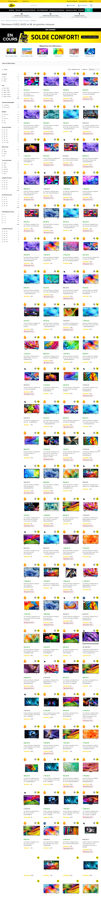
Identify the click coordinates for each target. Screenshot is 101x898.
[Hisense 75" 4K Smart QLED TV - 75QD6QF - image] (71, 407)
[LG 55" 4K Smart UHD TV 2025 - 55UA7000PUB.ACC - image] (31, 79)
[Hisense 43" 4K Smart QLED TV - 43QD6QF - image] (31, 374)
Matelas (18, 10)
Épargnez (81, 10)
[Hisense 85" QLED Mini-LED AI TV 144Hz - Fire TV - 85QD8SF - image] (51, 765)
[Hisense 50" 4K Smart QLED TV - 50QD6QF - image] (51, 145)
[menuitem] (89, 10)
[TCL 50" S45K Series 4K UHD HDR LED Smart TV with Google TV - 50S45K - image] (90, 112)
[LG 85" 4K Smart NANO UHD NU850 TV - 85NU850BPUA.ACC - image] (71, 732)
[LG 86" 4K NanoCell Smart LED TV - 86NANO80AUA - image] (71, 178)
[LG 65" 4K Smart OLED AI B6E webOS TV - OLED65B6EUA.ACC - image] (31, 145)
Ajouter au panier (38, 73)
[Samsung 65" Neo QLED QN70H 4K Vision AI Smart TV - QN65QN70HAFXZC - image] (90, 538)
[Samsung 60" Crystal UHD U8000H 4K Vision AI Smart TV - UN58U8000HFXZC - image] (51, 310)
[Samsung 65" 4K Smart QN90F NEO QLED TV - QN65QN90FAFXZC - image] (31, 864)
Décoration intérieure (29, 10)
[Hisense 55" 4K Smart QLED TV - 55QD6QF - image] (90, 244)
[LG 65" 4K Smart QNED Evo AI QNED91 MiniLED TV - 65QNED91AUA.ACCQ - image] (31, 343)
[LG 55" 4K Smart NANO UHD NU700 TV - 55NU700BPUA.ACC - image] (31, 538)
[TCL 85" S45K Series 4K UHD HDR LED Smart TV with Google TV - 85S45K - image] (31, 604)
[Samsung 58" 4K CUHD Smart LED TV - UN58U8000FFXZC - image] (31, 178)
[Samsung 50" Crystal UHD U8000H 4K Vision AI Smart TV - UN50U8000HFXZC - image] (51, 407)
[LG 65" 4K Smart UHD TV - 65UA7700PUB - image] (71, 145)
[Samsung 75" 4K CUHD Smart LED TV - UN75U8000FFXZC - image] (90, 145)
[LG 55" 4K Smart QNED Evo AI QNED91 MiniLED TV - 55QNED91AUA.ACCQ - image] (90, 505)
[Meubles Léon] (11, 5)
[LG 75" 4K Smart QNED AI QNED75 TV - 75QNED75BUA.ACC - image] (51, 571)
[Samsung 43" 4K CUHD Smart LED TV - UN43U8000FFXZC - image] (31, 244)
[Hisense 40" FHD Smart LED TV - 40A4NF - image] (71, 604)
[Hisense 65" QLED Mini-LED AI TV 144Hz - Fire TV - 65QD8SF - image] (31, 700)
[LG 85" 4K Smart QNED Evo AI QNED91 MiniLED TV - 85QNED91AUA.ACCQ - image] (90, 571)
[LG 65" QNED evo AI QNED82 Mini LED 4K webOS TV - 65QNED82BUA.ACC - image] (31, 765)
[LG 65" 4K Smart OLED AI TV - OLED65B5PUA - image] (71, 310)
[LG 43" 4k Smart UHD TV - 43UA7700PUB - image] (90, 211)
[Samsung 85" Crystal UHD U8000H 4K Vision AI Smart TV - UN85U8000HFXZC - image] (90, 310)
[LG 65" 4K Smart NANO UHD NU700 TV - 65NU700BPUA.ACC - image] (71, 700)
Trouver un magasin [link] (72, 1)
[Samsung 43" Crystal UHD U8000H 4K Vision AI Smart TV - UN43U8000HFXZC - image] (51, 538)
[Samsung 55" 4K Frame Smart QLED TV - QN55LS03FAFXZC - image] (51, 505)
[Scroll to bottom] (99, 451)
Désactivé (69, 69)
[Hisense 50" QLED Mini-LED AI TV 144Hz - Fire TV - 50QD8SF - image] (90, 864)
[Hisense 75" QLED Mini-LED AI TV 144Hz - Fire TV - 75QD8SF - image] (71, 798)
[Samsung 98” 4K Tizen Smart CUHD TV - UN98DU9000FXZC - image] (71, 244)
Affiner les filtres (5, 69)
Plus (18, 98)
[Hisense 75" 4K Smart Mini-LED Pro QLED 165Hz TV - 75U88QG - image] (71, 864)
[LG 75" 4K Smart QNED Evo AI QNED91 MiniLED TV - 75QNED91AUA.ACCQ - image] (51, 667)
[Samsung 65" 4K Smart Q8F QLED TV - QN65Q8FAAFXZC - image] (51, 211)
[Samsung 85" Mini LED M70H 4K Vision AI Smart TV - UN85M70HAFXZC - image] (51, 829)
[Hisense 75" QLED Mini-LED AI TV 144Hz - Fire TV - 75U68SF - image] (51, 798)
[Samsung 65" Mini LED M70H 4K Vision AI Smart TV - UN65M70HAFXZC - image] (90, 343)
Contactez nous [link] (83, 1)
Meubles (11, 10)
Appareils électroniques (56, 10)
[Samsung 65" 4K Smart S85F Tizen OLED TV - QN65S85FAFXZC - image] (31, 667)
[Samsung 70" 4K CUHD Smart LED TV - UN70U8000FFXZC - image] (51, 79)
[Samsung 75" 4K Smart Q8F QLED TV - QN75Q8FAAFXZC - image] (31, 571)
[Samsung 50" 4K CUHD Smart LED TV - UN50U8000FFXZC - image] (71, 277)
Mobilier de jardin (71, 10)
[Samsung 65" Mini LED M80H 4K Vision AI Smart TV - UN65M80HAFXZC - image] (71, 472)
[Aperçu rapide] (35, 73)
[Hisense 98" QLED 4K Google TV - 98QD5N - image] (51, 700)
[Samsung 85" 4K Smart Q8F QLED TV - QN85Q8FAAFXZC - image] (51, 604)
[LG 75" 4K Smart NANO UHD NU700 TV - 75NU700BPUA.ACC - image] (71, 637)
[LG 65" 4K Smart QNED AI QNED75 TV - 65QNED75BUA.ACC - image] (90, 472)
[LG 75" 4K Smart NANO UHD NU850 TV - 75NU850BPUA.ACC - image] (31, 829)
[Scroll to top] (99, 447)
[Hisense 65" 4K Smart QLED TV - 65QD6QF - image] (90, 79)
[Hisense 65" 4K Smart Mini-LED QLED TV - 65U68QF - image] (71, 439)
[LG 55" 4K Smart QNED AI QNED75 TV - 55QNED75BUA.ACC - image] (51, 864)
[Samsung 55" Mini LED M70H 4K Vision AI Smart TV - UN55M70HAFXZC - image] (90, 277)
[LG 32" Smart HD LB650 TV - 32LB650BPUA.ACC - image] (31, 407)
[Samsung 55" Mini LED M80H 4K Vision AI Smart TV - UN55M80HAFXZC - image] (31, 637)
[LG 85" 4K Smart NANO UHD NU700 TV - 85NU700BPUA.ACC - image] (31, 798)
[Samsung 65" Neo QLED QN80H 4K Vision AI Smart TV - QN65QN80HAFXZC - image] (71, 343)
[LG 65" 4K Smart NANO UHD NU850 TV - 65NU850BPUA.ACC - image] (90, 667)
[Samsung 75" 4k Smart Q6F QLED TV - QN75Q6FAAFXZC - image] (90, 178)
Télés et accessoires (24, 20)
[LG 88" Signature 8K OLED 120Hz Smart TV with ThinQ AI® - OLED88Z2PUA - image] (90, 637)
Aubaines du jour (75, 69)
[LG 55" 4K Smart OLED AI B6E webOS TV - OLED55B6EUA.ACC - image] (51, 374)
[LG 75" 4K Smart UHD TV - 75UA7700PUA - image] (31, 211)
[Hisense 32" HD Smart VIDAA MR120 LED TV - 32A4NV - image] (31, 310)
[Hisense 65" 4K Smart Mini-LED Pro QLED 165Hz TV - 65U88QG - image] (71, 571)
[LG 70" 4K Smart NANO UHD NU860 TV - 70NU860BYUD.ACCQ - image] (71, 505)
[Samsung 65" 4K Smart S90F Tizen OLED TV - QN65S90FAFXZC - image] (51, 732)
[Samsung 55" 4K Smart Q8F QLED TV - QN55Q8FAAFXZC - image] (51, 472)
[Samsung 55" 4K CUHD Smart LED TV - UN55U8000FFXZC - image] (31, 112)
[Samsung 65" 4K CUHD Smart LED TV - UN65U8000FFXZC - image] (71, 79)
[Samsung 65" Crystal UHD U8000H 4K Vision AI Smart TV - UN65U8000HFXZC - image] (71, 112)
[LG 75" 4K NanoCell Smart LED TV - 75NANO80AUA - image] (90, 374)
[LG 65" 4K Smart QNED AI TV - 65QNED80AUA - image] (51, 343)
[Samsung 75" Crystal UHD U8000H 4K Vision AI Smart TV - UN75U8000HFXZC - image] (31, 277)
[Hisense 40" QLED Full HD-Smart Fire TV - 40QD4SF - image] (71, 374)
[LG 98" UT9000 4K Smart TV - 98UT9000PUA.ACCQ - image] (71, 829)
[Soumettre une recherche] (64, 5)
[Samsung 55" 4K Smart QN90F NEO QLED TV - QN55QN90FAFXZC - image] (90, 765)
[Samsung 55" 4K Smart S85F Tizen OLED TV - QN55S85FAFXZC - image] (71, 538)
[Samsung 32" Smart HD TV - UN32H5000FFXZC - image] (51, 277)
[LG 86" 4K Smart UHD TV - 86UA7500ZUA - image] (51, 178)
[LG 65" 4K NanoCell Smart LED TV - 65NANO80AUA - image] (90, 439)
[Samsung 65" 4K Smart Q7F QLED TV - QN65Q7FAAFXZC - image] (51, 112)
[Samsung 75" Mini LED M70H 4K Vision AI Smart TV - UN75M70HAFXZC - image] (51, 244)
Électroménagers (42, 10)
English (91, 1)
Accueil (3, 20)
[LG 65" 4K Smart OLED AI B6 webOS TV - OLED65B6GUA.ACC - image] (51, 637)
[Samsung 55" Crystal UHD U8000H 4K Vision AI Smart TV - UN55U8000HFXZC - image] (71, 211)
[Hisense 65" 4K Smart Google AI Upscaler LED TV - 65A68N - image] (90, 829)
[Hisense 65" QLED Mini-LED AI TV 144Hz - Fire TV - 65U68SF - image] (31, 732)
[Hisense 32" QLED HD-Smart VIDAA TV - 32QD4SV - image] (31, 439)
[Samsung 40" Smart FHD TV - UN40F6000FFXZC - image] (31, 472)
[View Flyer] (50, 37)
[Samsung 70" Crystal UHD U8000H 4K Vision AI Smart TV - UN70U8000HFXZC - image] (90, 407)
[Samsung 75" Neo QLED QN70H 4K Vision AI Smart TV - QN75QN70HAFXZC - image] (90, 732)
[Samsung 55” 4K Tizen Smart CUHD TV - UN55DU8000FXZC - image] (71, 765)
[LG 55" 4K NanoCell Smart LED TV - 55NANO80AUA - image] (90, 604)
